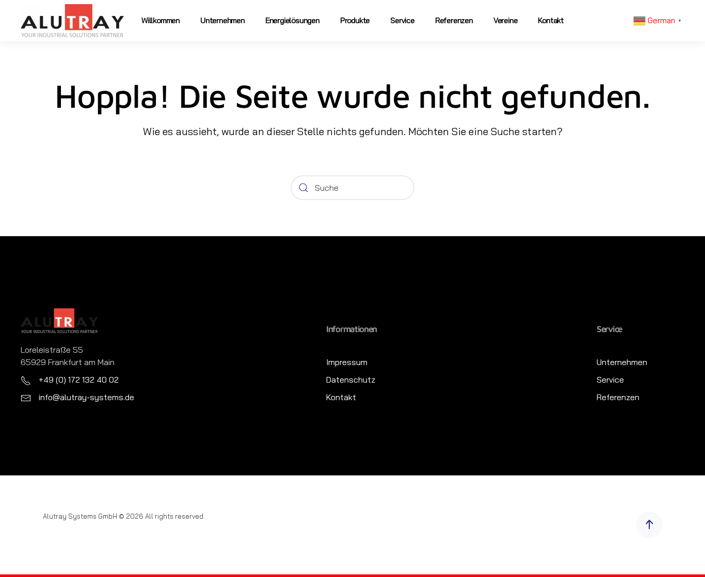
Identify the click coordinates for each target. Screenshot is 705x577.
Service (402, 20)
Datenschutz (350, 379)
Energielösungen (292, 20)
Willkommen (160, 20)
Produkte (355, 20)
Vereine (505, 20)
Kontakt (551, 20)
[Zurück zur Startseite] (72, 20)
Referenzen (454, 20)
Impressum (346, 362)
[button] (649, 525)
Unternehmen (222, 20)
